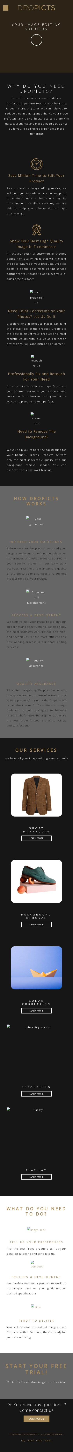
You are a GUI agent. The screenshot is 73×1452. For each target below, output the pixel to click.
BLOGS (30, 1440)
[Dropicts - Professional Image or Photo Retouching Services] (36, 7)
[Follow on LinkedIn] (40, 1448)
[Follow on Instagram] (32, 1448)
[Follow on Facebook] (28, 1448)
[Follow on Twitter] (36, 1448)
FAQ (23, 1440)
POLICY (48, 1440)
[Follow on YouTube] (44, 1448)
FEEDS (39, 1440)
